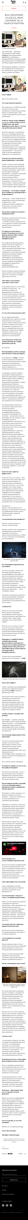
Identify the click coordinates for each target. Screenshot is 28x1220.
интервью (5, 122)
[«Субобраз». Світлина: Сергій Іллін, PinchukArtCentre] (14, 670)
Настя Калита (5, 1148)
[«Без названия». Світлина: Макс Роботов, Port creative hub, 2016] (14, 550)
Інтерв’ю (14, 28)
